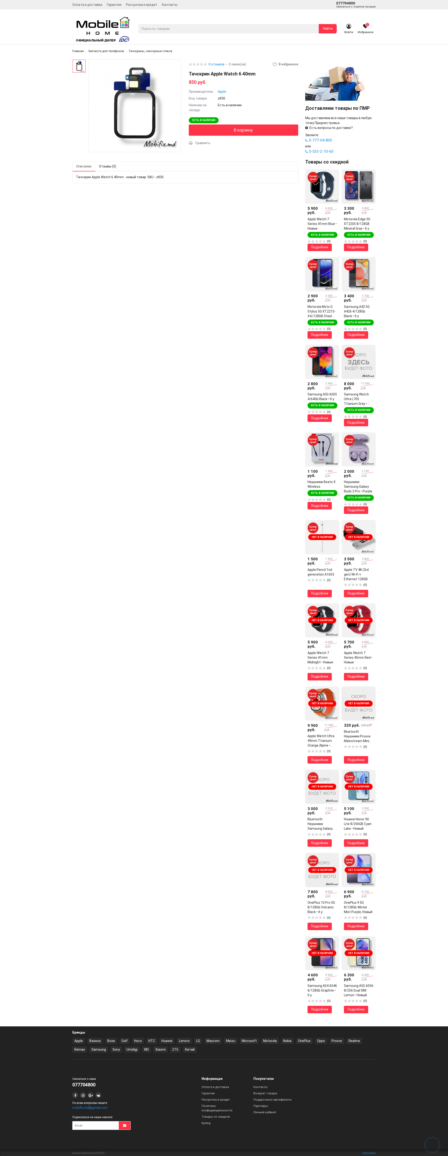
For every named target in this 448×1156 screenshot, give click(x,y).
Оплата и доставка (87, 5)
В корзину (243, 130)
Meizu (230, 1041)
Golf (125, 1041)
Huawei (166, 1041)
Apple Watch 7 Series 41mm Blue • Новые (322, 223)
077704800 (356, 4)
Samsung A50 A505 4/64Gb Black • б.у (322, 396)
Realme (354, 1041)
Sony (116, 1049)
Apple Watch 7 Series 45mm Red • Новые (358, 657)
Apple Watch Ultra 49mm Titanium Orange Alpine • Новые (321, 741)
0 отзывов (216, 64)
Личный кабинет (264, 1112)
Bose (111, 1041)
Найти (327, 28)
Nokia (287, 1041)
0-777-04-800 (320, 140)
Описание (83, 166)
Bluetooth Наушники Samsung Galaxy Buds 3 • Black (320, 824)
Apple (222, 91)
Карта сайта (369, 1153)
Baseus (95, 1041)
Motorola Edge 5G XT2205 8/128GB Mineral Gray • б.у (357, 223)
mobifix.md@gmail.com (90, 1108)
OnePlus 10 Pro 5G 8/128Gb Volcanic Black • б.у (321, 907)
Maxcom (213, 1041)
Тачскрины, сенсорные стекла (150, 51)
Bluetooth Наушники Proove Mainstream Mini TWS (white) (357, 736)
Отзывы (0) (107, 166)
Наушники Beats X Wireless (322, 484)
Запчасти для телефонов (106, 51)
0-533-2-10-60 (321, 151)
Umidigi (131, 1049)
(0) (329, 241)
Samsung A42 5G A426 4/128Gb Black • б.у (357, 311)
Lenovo (184, 1041)
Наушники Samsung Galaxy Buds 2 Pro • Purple (358, 486)
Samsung (98, 1049)
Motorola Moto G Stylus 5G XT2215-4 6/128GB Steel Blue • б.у (322, 311)
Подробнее (319, 247)
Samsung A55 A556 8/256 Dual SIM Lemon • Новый (358, 990)
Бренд (206, 1123)
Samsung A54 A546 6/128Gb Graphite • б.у (322, 990)
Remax (79, 1049)
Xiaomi (160, 1049)
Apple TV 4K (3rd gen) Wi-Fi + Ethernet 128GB (356, 574)
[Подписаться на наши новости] (124, 1125)
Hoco (138, 1041)
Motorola (270, 1041)
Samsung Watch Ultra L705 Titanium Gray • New (356, 399)
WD (146, 1049)
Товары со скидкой (216, 1116)
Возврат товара (265, 1093)
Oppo (321, 1041)
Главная (78, 51)
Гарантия (114, 5)
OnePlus (304, 1041)
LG (198, 1041)
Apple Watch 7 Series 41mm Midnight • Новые (320, 657)
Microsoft (249, 1041)
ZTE (175, 1049)
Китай (190, 1049)
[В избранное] (332, 176)
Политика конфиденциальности (217, 1108)
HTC (151, 1041)
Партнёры (260, 1106)
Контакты (169, 5)
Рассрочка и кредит (141, 5)
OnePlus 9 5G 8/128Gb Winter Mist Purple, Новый (358, 907)
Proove (337, 1041)
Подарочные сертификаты (272, 1099)
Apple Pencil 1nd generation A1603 (321, 572)
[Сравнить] (332, 184)
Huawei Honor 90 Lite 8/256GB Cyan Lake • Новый (357, 823)
